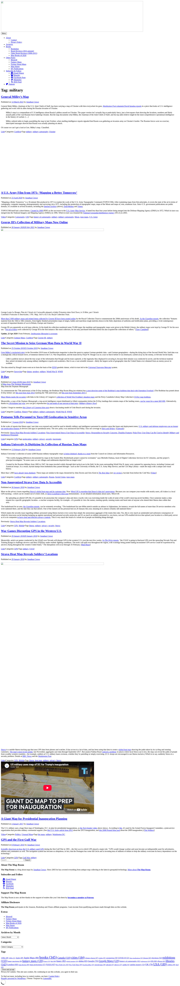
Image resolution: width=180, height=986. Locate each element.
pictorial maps (100, 965)
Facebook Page (19, 77)
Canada (64, 957)
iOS (153, 961)
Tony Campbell (142, 329)
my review (118, 473)
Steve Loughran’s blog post (57, 494)
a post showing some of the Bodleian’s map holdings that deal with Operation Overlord (119, 391)
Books (8, 47)
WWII (60, 372)
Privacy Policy (16, 42)
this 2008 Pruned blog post (109, 830)
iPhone (161, 961)
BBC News (27, 756)
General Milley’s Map (15, 96)
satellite (126, 965)
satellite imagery (137, 965)
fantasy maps (32, 960)
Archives (9, 44)
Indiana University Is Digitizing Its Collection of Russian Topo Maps (43, 444)
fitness (31, 526)
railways (118, 965)
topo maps (84, 217)
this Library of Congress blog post (36, 408)
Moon (77, 217)
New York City (62, 965)
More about (139, 870)
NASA (50, 965)
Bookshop (15, 49)
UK (149, 964)
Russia (51, 477)
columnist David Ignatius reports (122, 106)
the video (88, 828)
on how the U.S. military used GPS (22, 849)
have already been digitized (24, 473)
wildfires (171, 965)
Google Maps (109, 960)
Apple (19, 958)
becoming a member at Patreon (81, 897)
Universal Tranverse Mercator (99, 367)
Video (3, 217)
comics (102, 958)
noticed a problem (109, 752)
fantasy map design (15, 961)
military (29, 132)
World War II (52, 372)
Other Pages (10, 58)
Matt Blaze (85, 545)
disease (147, 958)
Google (93, 961)
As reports (110, 540)
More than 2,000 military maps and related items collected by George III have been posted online (38, 319)
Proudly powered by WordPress (13, 978)
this (120, 828)
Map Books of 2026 (18, 55)
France (47, 961)
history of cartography (42, 217)
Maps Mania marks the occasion (13, 397)
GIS (27, 217)
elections (157, 958)
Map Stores (15, 66)
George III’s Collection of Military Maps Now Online (34, 222)
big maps (41, 834)
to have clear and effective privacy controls (33, 517)
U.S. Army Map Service (75, 211)
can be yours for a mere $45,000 (152, 401)
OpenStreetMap (88, 964)
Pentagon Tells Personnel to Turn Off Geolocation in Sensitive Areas (44, 417)
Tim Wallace (149, 830)
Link (3, 132)
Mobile (21, 526)
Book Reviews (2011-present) (22, 51)
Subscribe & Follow (13, 71)
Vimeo (80, 206)
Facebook (9, 884)
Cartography (20, 217)
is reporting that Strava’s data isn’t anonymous (93, 491)
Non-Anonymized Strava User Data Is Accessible (65, 433)
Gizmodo (120, 428)
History (25, 412)
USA (160, 964)
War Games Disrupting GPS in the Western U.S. (31, 530)
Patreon (11, 84)
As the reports (149, 319)
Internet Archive (50, 206)
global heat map (125, 750)
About (8, 38)
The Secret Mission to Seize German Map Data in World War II (41, 343)
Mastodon (17, 80)
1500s (4, 958)
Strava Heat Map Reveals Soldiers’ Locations (27, 433)
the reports (31, 506)
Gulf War (26, 858)
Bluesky (16, 75)
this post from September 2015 (73, 393)
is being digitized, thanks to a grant (77, 454)
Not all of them (11, 329)
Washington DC (59, 834)
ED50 (54, 367)
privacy (42, 439)
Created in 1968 (36, 211)
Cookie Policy (54, 976)
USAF (32, 549)
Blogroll (14, 60)
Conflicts (17, 132)
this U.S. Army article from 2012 (60, 830)
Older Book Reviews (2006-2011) (24, 53)
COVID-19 (123, 958)
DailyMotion (69, 206)
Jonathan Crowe (32, 102)
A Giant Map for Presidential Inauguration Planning (34, 818)
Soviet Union (60, 477)
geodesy (36, 372)
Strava (57, 526)
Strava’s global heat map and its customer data (48, 491)
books (48, 957)
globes (83, 961)
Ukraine (52, 132)
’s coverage (44, 334)
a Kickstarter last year (16, 403)
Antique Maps (19, 338)
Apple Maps (31, 958)
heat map (38, 760)
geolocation (27, 439)
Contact (14, 40)
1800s (12, 958)
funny (61, 961)
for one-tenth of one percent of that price (62, 403)
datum (29, 372)
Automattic (47, 978)
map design (24, 965)
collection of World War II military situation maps (75, 397)
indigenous (145, 961)
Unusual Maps (27, 834)
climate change (91, 958)
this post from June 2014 (25, 393)
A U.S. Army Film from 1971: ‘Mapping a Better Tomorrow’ (39, 192)
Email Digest (18, 73)
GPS (16, 439)
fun (53, 961)
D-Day (5, 376)
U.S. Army (93, 217)
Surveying (18, 372)
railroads (110, 965)
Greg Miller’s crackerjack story (13, 352)
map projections (38, 965)
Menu (4, 33)
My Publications (17, 69)
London (12, 964)
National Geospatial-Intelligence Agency (98, 213)
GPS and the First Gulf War (18, 839)
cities (78, 957)
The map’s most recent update (21, 752)
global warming (72, 961)
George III (42, 338)
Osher (153, 473)
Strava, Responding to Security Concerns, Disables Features (108, 433)
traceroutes (57, 439)
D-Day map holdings (142, 397)
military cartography (40, 132)
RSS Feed (17, 82)
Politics (18, 834)
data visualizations (136, 958)
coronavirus (112, 958)
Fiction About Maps (18, 64)
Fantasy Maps (16, 62)
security (49, 439)
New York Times (75, 965)
